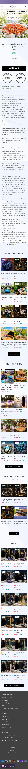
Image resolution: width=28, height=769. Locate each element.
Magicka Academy (7, 697)
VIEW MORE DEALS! (14, 466)
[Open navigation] (2, 6)
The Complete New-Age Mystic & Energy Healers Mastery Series (7, 411)
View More (14, 354)
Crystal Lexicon (6, 700)
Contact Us (5, 716)
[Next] (19, 40)
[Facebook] (2, 741)
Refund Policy (5, 722)
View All (14, 533)
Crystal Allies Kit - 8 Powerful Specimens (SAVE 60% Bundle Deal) (7, 387)
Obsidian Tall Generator (20, 410)
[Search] (23, 6)
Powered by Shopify (14, 753)
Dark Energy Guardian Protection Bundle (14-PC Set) (20, 275)
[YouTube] (16, 741)
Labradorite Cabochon (6, 297)
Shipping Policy (6, 719)
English (13, 747)
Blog (3, 705)
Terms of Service (6, 727)
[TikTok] (19, 741)
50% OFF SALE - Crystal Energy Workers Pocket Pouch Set (7, 344)
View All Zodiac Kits (14, 685)
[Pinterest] (12, 741)
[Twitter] (5, 741)
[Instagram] (9, 741)
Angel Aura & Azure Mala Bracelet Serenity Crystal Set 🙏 (20, 344)
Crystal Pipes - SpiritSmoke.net (10, 708)
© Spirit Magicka (14, 750)
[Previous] (8, 40)
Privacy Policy (5, 724)
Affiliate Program (6, 703)
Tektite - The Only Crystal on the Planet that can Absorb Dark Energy (7, 275)
